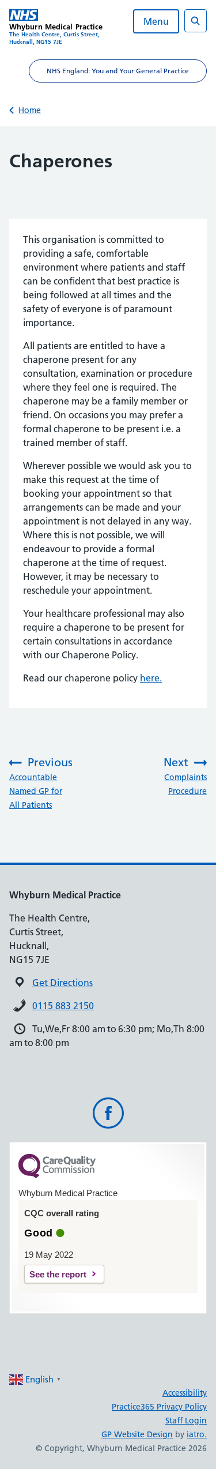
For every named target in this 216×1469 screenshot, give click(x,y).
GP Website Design (137, 1434)
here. (151, 678)
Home (29, 110)
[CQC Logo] (57, 1175)
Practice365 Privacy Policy (159, 1406)
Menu (156, 21)
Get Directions (62, 982)
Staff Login (186, 1420)
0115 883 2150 (63, 1005)
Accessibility (184, 1393)
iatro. (197, 1434)
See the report (57, 1274)
